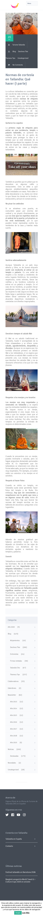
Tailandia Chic (15, 668)
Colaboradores (13, 681)
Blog (14, 51)
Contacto (9, 846)
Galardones (12, 688)
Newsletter (12, 695)
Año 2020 (11, 627)
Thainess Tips (10, 58)
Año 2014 (13, 708)
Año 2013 (13, 702)
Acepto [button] (18, 913)
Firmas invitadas (16, 661)
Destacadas (14, 756)
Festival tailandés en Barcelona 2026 (20, 872)
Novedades (12, 763)
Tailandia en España (14, 839)
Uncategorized (23, 58)
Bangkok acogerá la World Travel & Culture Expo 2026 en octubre (20, 880)
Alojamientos (15, 640)
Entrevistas (14, 654)
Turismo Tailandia (18, 45)
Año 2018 (13, 736)
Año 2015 (13, 715)
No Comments (17, 65)
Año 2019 (13, 742)
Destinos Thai (23, 51)
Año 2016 (13, 722)
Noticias (11, 749)
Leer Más (25, 913)
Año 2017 (13, 729)
